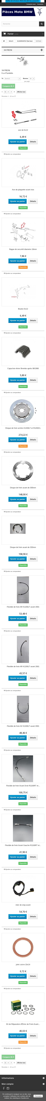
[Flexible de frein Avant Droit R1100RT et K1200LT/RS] (23, 768)
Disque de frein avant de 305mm (23, 488)
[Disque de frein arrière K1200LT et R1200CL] (23, 411)
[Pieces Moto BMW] (23, 12)
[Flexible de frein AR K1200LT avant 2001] (23, 590)
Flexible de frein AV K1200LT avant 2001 (23, 726)
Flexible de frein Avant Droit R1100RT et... (23, 786)
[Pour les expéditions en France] (23, 1)
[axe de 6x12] (23, 113)
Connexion (40, 4)
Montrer (25, 78)
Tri (2, 78)
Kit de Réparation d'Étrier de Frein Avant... (23, 1024)
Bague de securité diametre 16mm (23, 249)
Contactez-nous (31, 4)
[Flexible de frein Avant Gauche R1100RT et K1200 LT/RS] (23, 828)
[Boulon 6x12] (23, 291)
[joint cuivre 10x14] (23, 947)
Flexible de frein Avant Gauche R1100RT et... (23, 845)
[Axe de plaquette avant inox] (23, 172)
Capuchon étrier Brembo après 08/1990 (23, 368)
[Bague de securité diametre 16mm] (23, 232)
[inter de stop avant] (23, 888)
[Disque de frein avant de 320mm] (23, 530)
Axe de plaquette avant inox (23, 190)
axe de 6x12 (23, 130)
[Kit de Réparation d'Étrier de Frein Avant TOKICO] (23, 1007)
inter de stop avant (23, 905)
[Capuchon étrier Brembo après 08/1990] (23, 351)
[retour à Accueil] (4, 41)
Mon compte (7, 1084)
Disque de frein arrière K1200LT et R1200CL (23, 428)
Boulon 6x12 (23, 309)
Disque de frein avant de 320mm (23, 547)
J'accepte (38, 1096)
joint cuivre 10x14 (23, 965)
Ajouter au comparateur (13, 154)
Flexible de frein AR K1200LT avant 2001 (23, 607)
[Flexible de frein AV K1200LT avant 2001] (23, 709)
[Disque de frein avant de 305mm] (23, 470)
